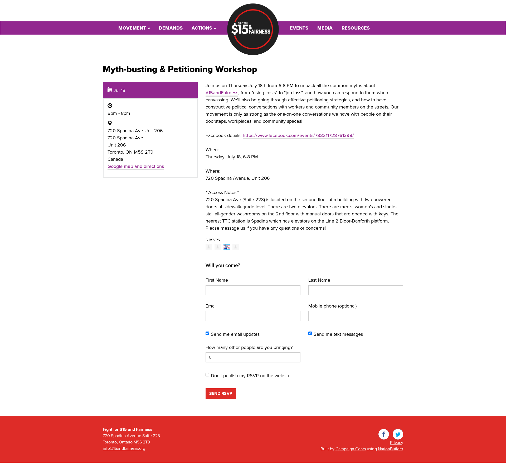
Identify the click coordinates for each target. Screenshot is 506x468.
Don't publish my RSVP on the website (250, 376)
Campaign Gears (350, 449)
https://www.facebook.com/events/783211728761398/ (298, 135)
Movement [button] (132, 28)
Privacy (396, 442)
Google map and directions (136, 166)
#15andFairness (222, 93)
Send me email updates (235, 334)
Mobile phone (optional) (332, 306)
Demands (171, 28)
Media (325, 28)
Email (211, 306)
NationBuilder (390, 449)
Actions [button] (202, 28)
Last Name (319, 280)
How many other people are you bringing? (249, 347)
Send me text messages (338, 334)
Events (299, 28)
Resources (356, 28)
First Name (217, 280)
